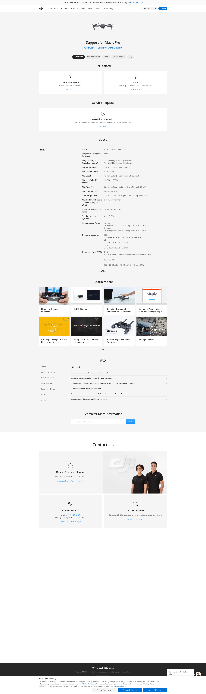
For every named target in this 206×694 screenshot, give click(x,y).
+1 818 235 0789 (73, 515)
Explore (90, 8)
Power (72, 8)
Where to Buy (108, 8)
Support (98, 8)
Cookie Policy (120, 686)
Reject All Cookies (129, 690)
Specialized (81, 8)
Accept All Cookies (155, 690)
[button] (198, 674)
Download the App (135, 2)
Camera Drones (53, 8)
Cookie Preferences (89, 684)
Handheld (64, 8)
